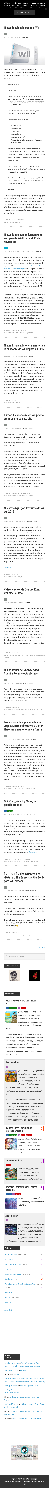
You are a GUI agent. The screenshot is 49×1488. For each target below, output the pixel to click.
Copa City (8, 1302)
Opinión (19, 859)
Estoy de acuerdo (24, 12)
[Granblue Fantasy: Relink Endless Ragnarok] (11, 1204)
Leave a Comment (36, 252)
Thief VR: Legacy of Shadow (29, 1386)
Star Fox (8, 1297)
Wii (5, 34)
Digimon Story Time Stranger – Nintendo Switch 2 (19, 1129)
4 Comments (24, 37)
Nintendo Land (23, 333)
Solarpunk (8, 1292)
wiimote (31, 495)
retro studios (36, 655)
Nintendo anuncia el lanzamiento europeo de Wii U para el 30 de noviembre (23, 238)
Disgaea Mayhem (11, 1254)
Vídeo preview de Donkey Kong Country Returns (22, 591)
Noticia (14, 220)
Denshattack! (9, 1279)
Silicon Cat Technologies (30, 1479)
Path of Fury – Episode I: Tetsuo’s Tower (27, 1419)
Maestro (23, 1370)
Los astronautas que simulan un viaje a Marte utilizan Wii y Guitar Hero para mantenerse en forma (23, 726)
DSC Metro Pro (19, 1481)
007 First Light (9, 1259)
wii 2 (26, 495)
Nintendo (15, 222)
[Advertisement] (24, 1332)
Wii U (6, 248)
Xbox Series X (13, 1008)
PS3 (6, 811)
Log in (24, 1484)
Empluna (8, 1269)
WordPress (41, 1481)
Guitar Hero (23, 788)
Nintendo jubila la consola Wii (21, 27)
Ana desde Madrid (10, 1378)
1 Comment (31, 356)
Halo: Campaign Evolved (13, 1264)
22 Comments (33, 815)
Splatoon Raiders (13, 1160)
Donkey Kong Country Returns (21, 655)
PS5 (7, 1008)
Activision (15, 788)
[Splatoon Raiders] (11, 1174)
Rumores (25, 493)
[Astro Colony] (11, 1229)
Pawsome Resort (13, 1062)
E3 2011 (14, 495)
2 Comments (27, 603)
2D (13, 935)
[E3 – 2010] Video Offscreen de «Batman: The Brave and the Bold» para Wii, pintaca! (24, 877)
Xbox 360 (10, 811)
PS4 (7, 1194)
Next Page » (41, 947)
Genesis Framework (31, 1481)
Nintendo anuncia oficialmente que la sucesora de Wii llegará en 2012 (24, 347)
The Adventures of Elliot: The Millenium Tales (20, 1284)
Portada (19, 220)
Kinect (14, 861)
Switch (23, 1135)
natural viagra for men (11, 1363)
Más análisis (8, 1310)
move (25, 861)
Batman (16, 935)
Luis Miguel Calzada (11, 1370)
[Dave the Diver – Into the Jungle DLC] (11, 1017)
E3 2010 (21, 935)
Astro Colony (11, 1215)
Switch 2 (23, 1008)
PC (19, 1008)
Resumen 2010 (16, 577)
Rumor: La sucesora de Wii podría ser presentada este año (24, 416)
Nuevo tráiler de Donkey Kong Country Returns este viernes (21, 671)
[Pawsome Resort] (11, 1076)
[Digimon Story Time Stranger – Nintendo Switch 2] (11, 1144)
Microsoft (20, 861)
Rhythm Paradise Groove (13, 1274)
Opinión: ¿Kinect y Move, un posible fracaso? (20, 803)
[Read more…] (8, 568)
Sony (35, 861)
